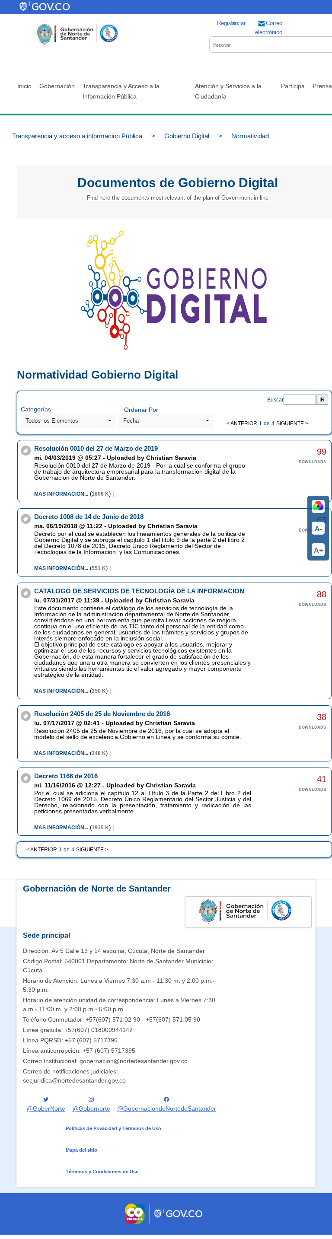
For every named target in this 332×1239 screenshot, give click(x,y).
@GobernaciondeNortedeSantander (166, 1108)
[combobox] (68, 420)
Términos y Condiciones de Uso (102, 1171)
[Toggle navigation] (92, 7)
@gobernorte (91, 1108)
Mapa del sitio (81, 1150)
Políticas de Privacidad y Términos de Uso (113, 1128)
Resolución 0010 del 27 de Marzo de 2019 (96, 448)
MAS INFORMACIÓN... (61, 494)
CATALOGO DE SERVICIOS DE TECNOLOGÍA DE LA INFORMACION (139, 591)
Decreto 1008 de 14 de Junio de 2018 (89, 516)
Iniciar (238, 23)
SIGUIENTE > (292, 423)
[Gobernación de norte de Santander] (77, 34)
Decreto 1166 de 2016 (66, 776)
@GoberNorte (46, 1108)
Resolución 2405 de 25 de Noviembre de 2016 (102, 713)
